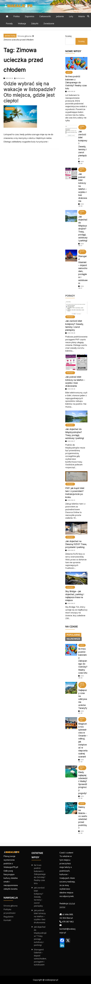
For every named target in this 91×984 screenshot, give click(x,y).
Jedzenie (60, 16)
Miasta (81, 16)
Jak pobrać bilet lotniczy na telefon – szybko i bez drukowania (40, 916)
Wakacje (22, 23)
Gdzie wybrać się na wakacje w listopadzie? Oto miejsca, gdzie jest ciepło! (30, 92)
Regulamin (8, 916)
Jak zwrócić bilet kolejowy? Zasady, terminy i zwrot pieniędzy (39, 896)
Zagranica (29, 16)
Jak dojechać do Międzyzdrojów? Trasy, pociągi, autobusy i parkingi (82, 228)
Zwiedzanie (48, 23)
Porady (9, 23)
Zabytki (34, 23)
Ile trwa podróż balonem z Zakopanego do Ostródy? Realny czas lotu (76, 82)
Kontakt (7, 920)
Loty (71, 16)
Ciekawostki (45, 16)
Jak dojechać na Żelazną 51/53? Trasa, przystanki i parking (76, 544)
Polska (16, 16)
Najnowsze (73, 639)
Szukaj (68, 36)
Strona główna (10, 905)
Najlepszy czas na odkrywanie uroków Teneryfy (82, 699)
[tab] (73, 635)
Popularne (73, 635)
